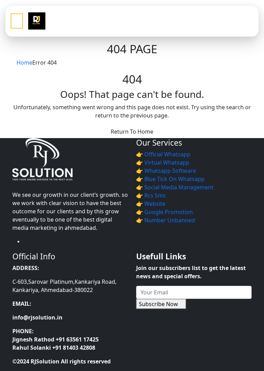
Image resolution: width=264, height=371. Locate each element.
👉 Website (150, 203)
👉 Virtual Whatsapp (162, 162)
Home (24, 62)
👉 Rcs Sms (151, 195)
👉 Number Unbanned (165, 220)
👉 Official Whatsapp (163, 154)
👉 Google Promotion (164, 212)
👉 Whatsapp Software (166, 171)
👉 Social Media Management (174, 187)
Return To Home (132, 131)
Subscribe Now (159, 304)
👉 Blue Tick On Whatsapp (170, 179)
